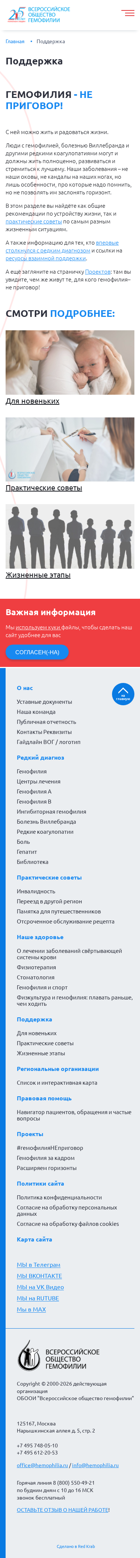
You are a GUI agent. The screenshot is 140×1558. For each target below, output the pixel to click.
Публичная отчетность (46, 722)
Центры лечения (38, 781)
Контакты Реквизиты (44, 732)
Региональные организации (58, 1068)
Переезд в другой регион (49, 901)
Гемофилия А (34, 791)
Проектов (98, 271)
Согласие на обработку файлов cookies (68, 1224)
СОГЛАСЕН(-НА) (37, 652)
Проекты (30, 1134)
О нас (25, 687)
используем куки (38, 627)
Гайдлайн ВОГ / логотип (49, 742)
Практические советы (44, 487)
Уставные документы (44, 702)
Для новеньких (32, 401)
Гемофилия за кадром (46, 1158)
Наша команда (36, 712)
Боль (23, 842)
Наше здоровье (40, 937)
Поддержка (51, 41)
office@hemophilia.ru (42, 1465)
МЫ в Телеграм (38, 1264)
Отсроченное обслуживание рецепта (66, 921)
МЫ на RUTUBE (38, 1298)
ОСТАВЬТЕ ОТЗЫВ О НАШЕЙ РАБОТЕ (62, 1510)
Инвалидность (36, 891)
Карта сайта (34, 1239)
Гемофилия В (34, 801)
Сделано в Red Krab (76, 1546)
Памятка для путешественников (59, 911)
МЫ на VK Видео (40, 1287)
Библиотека (33, 862)
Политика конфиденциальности (59, 1197)
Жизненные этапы (38, 574)
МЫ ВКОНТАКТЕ (39, 1275)
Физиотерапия (36, 967)
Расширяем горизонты (47, 1168)
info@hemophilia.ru (95, 1465)
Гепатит (27, 852)
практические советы (34, 221)
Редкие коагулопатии (45, 832)
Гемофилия (32, 771)
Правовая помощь (44, 1098)
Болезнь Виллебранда (46, 821)
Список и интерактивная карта (57, 1083)
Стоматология (36, 977)
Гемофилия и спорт (42, 987)
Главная (15, 41)
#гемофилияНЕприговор (50, 1148)
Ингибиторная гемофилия (51, 811)
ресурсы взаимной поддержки (46, 258)
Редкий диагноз (40, 757)
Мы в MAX (31, 1309)
